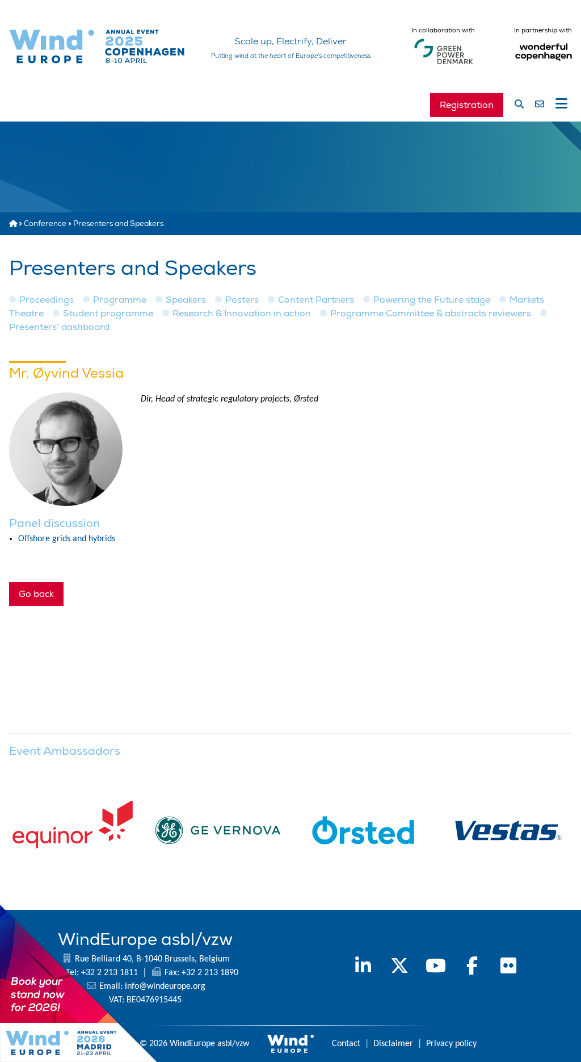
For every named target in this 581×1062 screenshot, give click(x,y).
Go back (36, 594)
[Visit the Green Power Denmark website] (443, 64)
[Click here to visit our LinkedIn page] (363, 967)
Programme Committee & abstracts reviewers (430, 313)
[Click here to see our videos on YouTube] (435, 967)
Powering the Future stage (431, 300)
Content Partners (316, 300)
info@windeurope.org (165, 986)
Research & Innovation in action (241, 313)
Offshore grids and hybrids (66, 538)
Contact (346, 1043)
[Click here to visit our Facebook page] (472, 967)
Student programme (108, 313)
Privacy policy (451, 1043)
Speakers (186, 300)
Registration (467, 105)
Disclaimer (393, 1043)
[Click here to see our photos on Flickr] (508, 967)
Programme (119, 300)
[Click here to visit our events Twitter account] (399, 967)
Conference (45, 223)
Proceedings (46, 300)
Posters (242, 300)
